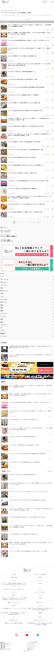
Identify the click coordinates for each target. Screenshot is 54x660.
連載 (2, 310)
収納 (2, 288)
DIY (1, 327)
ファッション (4, 285)
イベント (3, 330)
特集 (2, 308)
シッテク (37, 645)
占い (14, 617)
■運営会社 (3, 642)
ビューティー (4, 313)
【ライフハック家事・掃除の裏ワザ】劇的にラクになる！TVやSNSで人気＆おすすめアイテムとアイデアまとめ (14, 585)
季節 (2, 319)
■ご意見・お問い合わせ (6, 649)
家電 (2, 322)
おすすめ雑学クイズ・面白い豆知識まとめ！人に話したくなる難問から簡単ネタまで (13, 613)
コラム (40, 605)
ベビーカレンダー (30, 643)
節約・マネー (4, 302)
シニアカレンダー (30, 647)
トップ (2, 276)
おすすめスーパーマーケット (40, 620)
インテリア (3, 316)
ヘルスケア (3, 325)
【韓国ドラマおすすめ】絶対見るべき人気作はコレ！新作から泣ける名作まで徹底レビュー (40, 609)
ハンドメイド (4, 336)
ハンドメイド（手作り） (40, 592)
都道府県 (3, 333)
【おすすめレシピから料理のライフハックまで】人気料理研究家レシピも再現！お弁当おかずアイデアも (13, 598)
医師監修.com (30, 649)
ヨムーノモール (4, 279)
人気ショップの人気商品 (40, 574)
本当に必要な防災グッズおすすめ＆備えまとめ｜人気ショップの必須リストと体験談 (40, 623)
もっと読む (27, 19)
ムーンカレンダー (30, 645)
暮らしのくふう (4, 290)
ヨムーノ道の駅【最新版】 (32, 642)
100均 (2, 293)
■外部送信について (5, 645)
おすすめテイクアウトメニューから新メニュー (13, 589)
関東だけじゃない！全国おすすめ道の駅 (14, 623)
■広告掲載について (5, 646)
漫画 (40, 617)
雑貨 (2, 305)
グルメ (2, 296)
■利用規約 (3, 647)
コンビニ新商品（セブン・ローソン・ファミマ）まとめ (13, 608)
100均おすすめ (13, 577)
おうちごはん (4, 299)
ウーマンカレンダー (31, 646)
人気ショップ (4, 282)
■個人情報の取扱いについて (7, 643)
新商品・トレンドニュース (14, 602)
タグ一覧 (14, 574)
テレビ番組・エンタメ (14, 620)
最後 (38, 222)
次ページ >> (32, 222)
